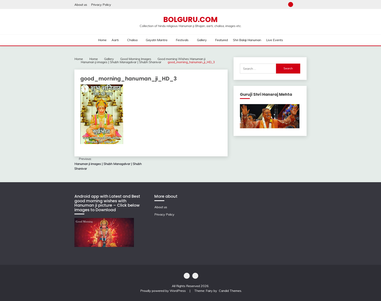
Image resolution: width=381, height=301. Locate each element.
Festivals (182, 40)
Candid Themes (230, 291)
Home (102, 40)
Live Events (274, 40)
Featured (221, 40)
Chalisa (132, 40)
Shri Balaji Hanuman (247, 40)
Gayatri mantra (156, 40)
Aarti (115, 40)
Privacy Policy (101, 5)
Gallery (202, 40)
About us (80, 5)
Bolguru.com (190, 19)
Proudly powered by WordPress (163, 291)
